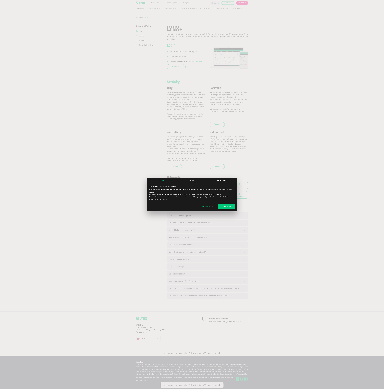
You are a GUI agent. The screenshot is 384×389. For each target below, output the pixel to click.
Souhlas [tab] (162, 180)
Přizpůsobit (206, 206)
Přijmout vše (226, 206)
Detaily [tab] (192, 180)
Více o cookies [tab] (222, 180)
